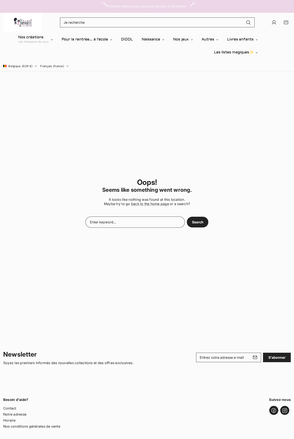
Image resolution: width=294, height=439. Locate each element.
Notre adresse (14, 414)
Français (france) (52, 66)
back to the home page (150, 204)
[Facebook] (274, 410)
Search (197, 222)
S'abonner (276, 357)
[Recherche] (248, 22)
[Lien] (22, 22)
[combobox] (157, 22)
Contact (9, 408)
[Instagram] (284, 410)
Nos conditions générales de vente (31, 426)
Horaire (9, 420)
